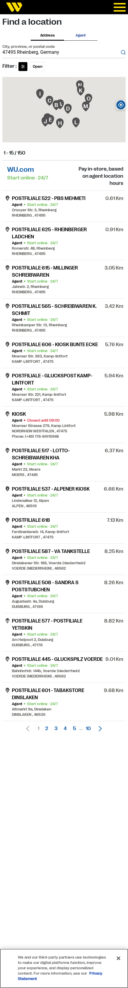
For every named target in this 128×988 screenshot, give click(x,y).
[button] (98, 728)
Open (37, 66)
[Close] (118, 958)
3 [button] (55, 728)
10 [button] (88, 728)
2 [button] (46, 728)
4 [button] (65, 728)
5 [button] (74, 728)
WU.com (20, 169)
